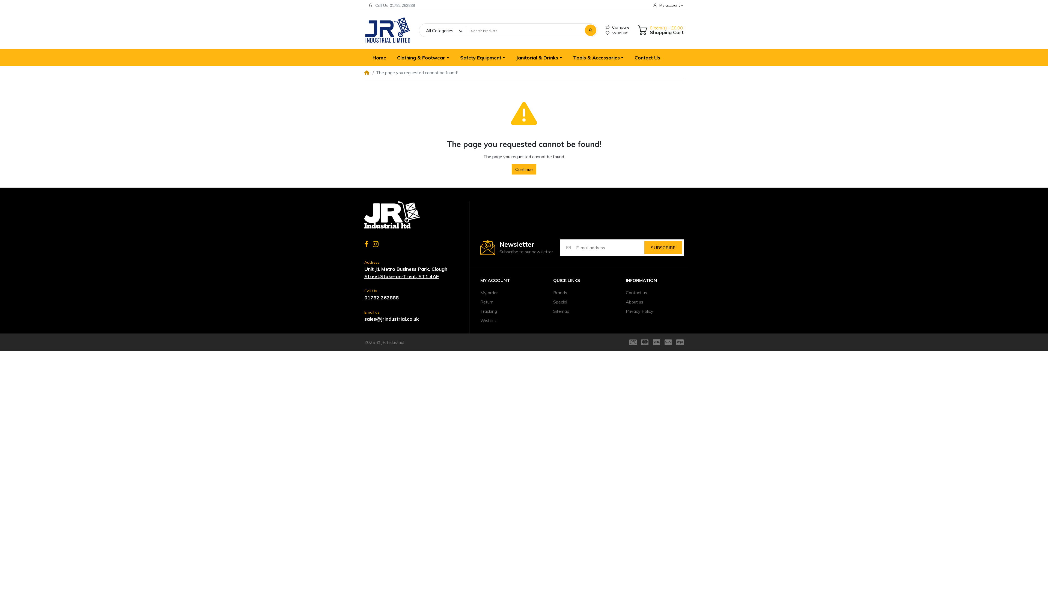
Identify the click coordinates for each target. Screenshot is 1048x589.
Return (486, 302)
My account (495, 280)
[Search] (590, 30)
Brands (560, 292)
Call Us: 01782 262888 (395, 5)
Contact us (636, 292)
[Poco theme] (392, 215)
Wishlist (488, 320)
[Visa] (656, 342)
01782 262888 (381, 297)
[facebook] (365, 244)
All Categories (439, 30)
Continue (524, 169)
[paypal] (668, 342)
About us (634, 302)
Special (560, 302)
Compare (620, 27)
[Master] (645, 342)
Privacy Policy (639, 311)
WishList (619, 33)
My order (489, 292)
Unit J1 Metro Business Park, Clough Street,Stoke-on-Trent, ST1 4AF (405, 273)
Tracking (488, 311)
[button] (668, 5)
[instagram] (377, 244)
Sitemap (561, 311)
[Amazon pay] (632, 342)
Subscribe (663, 247)
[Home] (387, 30)
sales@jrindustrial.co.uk (391, 319)
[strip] (681, 342)
